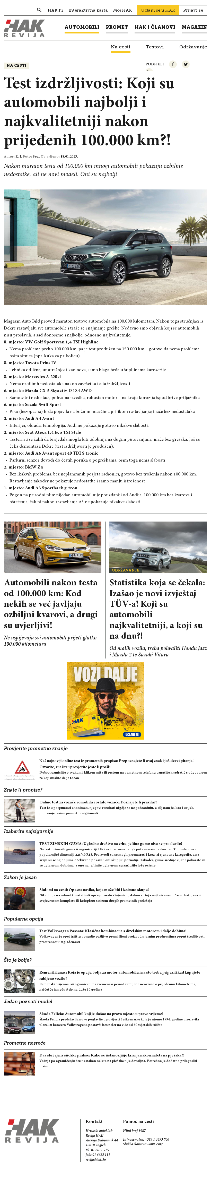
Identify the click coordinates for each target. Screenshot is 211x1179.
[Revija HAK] (24, 28)
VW (29, 342)
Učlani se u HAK (158, 10)
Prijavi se (193, 10)
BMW (31, 467)
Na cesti (17, 66)
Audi (29, 419)
